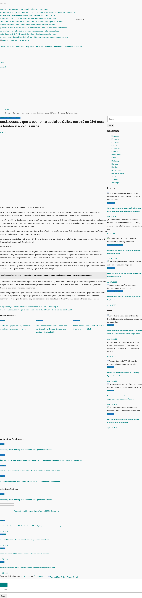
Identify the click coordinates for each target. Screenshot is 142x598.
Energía (114, 145)
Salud (113, 176)
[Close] (3, 585)
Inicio (3, 46)
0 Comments (54, 511)
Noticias (10, 46)
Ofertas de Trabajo (118, 173)
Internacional (116, 155)
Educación (115, 139)
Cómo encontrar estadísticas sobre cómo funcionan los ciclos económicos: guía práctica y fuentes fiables (52, 329)
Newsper (27, 576)
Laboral (114, 158)
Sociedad (58, 46)
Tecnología (68, 46)
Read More (111, 234)
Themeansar (38, 576)
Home (2, 62)
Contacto (78, 46)
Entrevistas (115, 148)
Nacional (48, 46)
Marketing (115, 161)
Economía (20, 46)
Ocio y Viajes (116, 170)
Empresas (30, 46)
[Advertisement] (71, 91)
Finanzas (39, 46)
